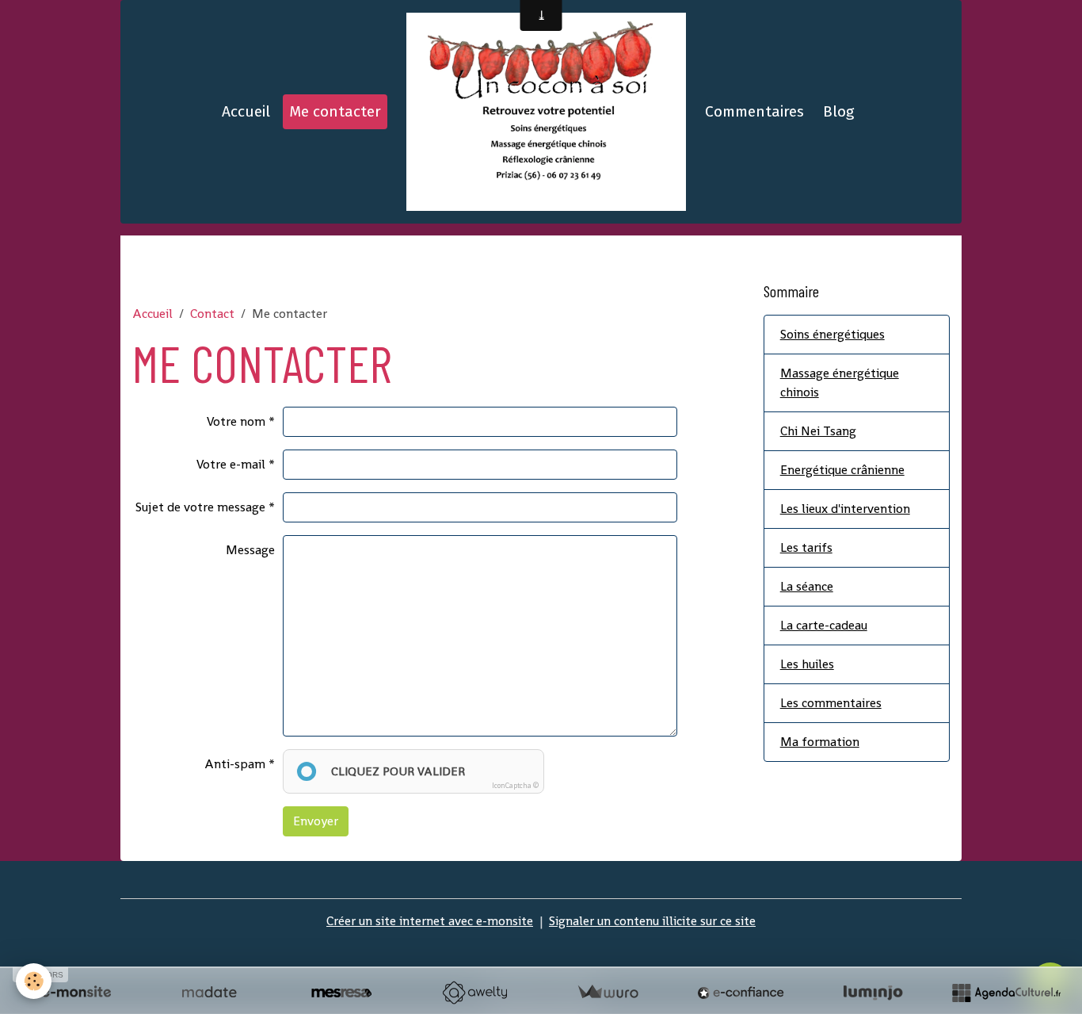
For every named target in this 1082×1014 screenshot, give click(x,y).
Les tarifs (806, 547)
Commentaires (754, 111)
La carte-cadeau (823, 625)
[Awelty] (474, 992)
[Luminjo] (872, 992)
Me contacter (335, 111)
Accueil (246, 111)
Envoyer (315, 821)
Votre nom (236, 421)
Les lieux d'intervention (845, 508)
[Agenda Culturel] (1006, 992)
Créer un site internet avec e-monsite (429, 921)
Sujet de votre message (200, 507)
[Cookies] (33, 981)
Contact (212, 313)
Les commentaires (831, 702)
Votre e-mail (230, 464)
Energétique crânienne (842, 469)
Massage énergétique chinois (839, 382)
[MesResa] (341, 992)
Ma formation (819, 741)
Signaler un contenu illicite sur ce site (652, 921)
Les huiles (807, 664)
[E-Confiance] (740, 992)
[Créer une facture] (607, 992)
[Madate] (209, 992)
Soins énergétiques (832, 334)
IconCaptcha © (515, 785)
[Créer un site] (76, 992)
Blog (838, 111)
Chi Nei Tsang (818, 431)
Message (250, 549)
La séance (806, 586)
